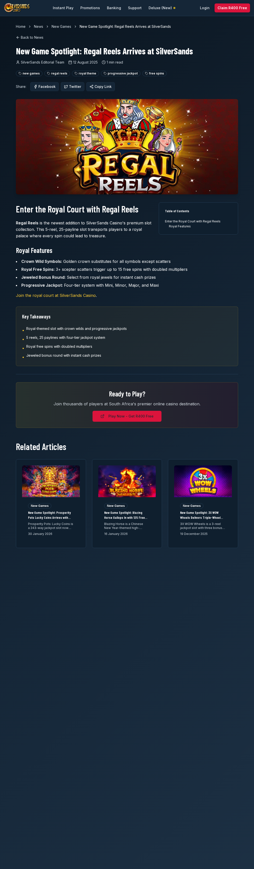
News (38, 26)
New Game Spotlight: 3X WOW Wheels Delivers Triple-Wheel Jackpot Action (200, 517)
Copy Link (103, 86)
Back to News (32, 37)
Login (205, 8)
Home (21, 26)
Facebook (47, 86)
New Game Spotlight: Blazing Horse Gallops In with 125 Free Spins (124, 517)
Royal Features (180, 226)
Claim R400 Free (232, 8)
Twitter (75, 86)
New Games (61, 26)
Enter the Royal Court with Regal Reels (193, 221)
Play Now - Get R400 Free (131, 416)
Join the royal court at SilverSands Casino (56, 295)
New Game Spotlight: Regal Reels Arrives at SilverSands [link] (125, 26)
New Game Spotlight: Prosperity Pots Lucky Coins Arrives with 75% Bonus (49, 517)
